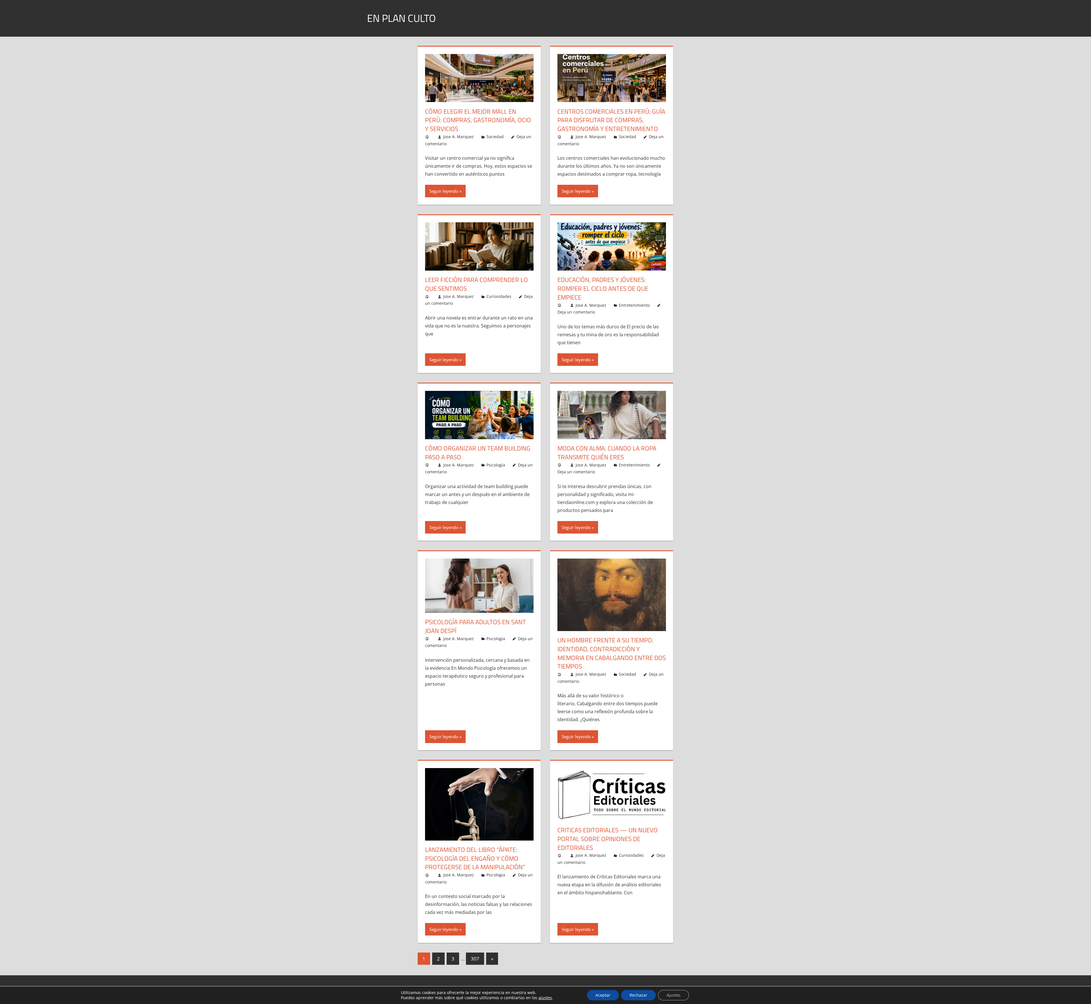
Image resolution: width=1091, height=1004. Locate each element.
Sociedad (495, 136)
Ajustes (673, 995)
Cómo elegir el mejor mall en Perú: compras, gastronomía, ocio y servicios (478, 120)
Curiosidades (498, 296)
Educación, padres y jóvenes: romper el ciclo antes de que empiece (602, 288)
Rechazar (638, 995)
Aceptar (603, 995)
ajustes (545, 997)
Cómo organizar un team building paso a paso (477, 452)
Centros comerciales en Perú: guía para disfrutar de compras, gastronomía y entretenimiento (611, 120)
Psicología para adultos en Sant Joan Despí (475, 626)
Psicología (495, 465)
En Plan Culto (401, 18)
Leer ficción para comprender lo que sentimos (476, 284)
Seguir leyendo (443, 191)
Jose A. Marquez (458, 136)
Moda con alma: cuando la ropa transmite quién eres (606, 452)
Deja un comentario (576, 312)
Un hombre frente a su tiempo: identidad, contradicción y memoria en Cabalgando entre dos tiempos (611, 653)
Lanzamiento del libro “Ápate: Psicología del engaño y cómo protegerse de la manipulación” (475, 858)
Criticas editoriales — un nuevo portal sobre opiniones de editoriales (607, 838)
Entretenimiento (634, 305)
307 (475, 958)
